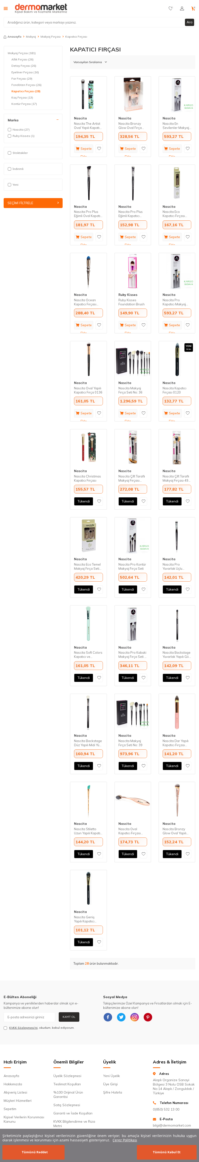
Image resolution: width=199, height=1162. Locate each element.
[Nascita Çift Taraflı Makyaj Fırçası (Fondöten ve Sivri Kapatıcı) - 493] (133, 447)
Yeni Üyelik (111, 1076)
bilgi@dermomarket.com (172, 1125)
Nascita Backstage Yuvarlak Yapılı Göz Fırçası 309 (177, 655)
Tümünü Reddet (35, 1152)
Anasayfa (14, 36)
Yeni (15, 184)
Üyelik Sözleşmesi (67, 1076)
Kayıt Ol (69, 1017)
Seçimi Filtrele (20, 203)
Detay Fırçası (23, 65)
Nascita (80, 118)
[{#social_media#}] (108, 1017)
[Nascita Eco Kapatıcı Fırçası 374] (177, 183)
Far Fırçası (21, 78)
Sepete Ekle (86, 149)
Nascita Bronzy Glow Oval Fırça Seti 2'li (130, 126)
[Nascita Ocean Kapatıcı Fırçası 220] (88, 271)
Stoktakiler (20, 153)
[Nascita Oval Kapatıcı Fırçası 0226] (133, 800)
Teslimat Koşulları (67, 1084)
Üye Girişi (110, 1084)
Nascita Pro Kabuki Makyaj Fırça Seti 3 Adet (132, 655)
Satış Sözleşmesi (66, 1105)
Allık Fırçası (22, 59)
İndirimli (18, 169)
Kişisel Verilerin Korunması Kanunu (24, 1119)
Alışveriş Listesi (15, 1092)
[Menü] (6, 8)
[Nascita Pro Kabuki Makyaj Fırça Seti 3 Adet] (133, 624)
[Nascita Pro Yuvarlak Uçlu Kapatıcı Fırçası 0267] (177, 535)
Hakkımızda (13, 1084)
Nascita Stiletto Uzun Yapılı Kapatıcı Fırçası (88, 831)
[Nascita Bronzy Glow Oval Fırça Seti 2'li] (133, 95)
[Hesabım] (182, 8)
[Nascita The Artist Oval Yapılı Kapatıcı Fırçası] (88, 95)
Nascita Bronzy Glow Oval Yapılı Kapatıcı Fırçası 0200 (174, 831)
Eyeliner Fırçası (25, 72)
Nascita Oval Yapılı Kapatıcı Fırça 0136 (88, 390)
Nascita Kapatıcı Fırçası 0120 (174, 390)
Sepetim (10, 1109)
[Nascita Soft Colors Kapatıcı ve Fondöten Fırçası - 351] (88, 624)
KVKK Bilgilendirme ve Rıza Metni (74, 1123)
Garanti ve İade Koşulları (72, 1113)
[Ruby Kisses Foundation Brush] (133, 271)
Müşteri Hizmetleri (18, 1100)
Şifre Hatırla (112, 1092)
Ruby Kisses (127, 295)
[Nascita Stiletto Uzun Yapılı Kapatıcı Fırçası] (88, 800)
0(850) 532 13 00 (166, 1109)
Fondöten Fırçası (26, 85)
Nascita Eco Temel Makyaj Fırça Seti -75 (87, 566)
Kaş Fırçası (22, 97)
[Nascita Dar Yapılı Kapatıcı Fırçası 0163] (177, 712)
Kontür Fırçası (24, 104)
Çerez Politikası (125, 1140)
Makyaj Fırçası (51, 36)
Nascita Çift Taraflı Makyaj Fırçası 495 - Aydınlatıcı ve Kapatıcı (176, 478)
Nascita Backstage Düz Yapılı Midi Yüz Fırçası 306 (88, 743)
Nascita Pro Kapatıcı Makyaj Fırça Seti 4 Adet (175, 302)
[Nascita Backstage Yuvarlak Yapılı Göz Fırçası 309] (177, 624)
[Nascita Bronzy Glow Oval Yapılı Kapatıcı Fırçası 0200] (177, 800)
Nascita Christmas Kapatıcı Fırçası (87, 478)
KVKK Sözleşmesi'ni (23, 1027)
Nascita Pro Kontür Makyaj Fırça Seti (132, 566)
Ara (189, 22)
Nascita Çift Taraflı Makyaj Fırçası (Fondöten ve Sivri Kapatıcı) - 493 (131, 478)
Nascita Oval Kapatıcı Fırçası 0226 (129, 831)
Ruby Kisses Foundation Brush (131, 302)
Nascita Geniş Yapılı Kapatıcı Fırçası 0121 (84, 919)
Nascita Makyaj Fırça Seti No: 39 (130, 743)
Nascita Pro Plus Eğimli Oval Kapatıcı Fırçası (88, 214)
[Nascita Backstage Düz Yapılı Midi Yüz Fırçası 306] (88, 712)
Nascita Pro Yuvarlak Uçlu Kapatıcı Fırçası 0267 (174, 566)
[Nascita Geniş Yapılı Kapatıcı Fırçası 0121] (88, 888)
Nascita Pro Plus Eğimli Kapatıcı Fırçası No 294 (130, 214)
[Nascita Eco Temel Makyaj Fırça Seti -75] (88, 535)
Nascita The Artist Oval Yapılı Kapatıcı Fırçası (88, 126)
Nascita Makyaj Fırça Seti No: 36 (130, 390)
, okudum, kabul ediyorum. (42, 1027)
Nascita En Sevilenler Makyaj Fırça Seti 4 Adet (176, 126)
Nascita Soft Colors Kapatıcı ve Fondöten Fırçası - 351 (88, 655)
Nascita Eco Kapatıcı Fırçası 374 (174, 214)
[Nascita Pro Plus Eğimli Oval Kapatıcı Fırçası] (88, 183)
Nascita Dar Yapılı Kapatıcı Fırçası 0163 (176, 743)
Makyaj (31, 36)
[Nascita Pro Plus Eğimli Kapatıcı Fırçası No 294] (133, 183)
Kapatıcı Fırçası (26, 91)
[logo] (41, 8)
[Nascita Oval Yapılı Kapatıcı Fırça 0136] (88, 359)
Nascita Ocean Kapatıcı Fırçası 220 (85, 302)
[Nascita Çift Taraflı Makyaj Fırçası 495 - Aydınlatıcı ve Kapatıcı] (177, 447)
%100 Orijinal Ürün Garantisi (68, 1094)
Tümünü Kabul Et (167, 1152)
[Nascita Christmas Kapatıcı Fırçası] (88, 447)
